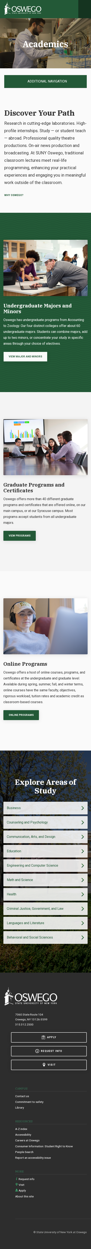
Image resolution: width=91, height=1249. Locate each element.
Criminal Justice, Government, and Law (35, 909)
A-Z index (21, 1129)
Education (14, 851)
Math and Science (20, 880)
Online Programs (21, 715)
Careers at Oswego (27, 1140)
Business (14, 808)
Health (11, 894)
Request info (51, 1051)
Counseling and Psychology (27, 822)
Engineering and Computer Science (32, 865)
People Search (24, 1152)
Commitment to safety (29, 1102)
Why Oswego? (13, 195)
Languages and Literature (25, 923)
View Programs (19, 535)
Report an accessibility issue (33, 1157)
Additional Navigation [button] (47, 81)
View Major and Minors (25, 356)
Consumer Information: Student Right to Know (44, 1146)
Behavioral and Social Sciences (30, 937)
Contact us (22, 1096)
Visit (52, 1064)
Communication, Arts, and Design (31, 837)
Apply (51, 1037)
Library (19, 1107)
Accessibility (23, 1134)
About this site (24, 1196)
